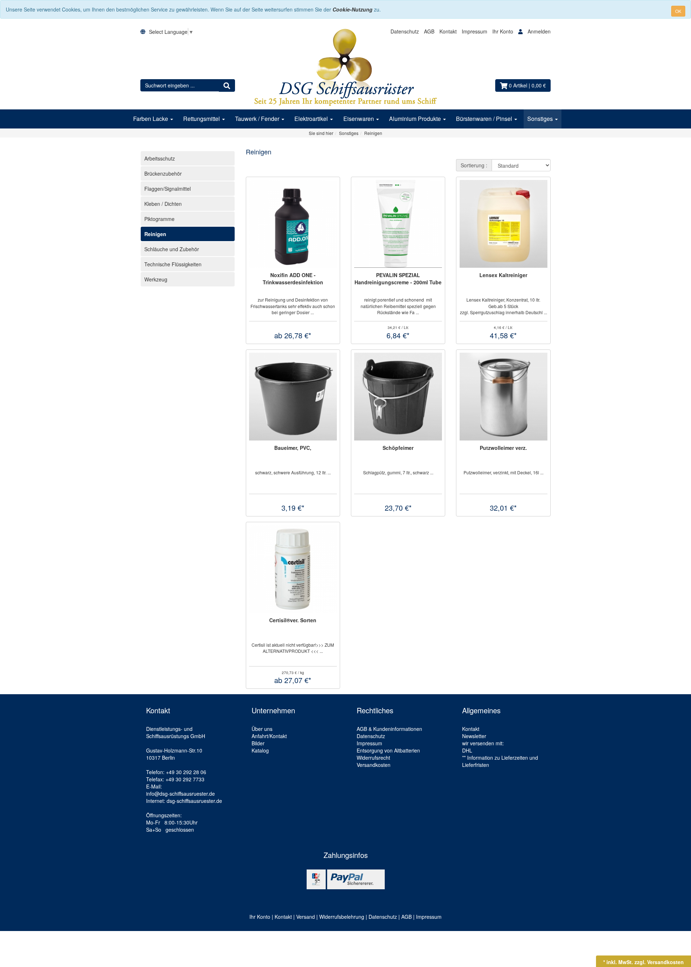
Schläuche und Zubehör (171, 249)
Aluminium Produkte (415, 118)
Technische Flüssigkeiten (173, 264)
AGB (429, 31)
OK (678, 11)
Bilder (258, 743)
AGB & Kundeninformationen (389, 728)
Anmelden (539, 31)
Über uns (262, 728)
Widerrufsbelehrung (341, 916)
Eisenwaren (359, 118)
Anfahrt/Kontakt (269, 736)
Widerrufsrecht (373, 757)
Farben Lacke (151, 118)
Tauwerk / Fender (258, 118)
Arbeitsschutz (159, 158)
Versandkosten (373, 764)
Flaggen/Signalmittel (167, 188)
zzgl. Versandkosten (659, 962)
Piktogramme (159, 218)
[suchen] (227, 85)
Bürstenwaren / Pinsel (485, 118)
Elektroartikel (311, 118)
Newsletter (474, 736)
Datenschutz (404, 31)
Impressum (474, 31)
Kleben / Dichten (163, 203)
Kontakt (448, 31)
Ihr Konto (503, 31)
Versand (305, 916)
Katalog (260, 750)
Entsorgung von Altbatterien (388, 750)
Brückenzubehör (163, 173)
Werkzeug (155, 279)
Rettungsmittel (202, 118)
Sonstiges (540, 118)
